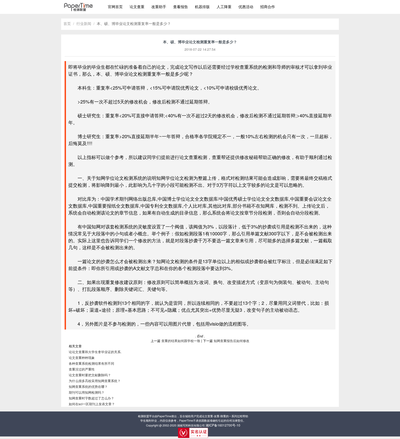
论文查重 (137, 6)
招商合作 (267, 6)
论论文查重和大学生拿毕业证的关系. (95, 351)
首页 (67, 23)
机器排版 (202, 6)
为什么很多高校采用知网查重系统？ (95, 380)
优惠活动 (245, 6)
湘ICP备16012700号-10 (223, 425)
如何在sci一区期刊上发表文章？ (92, 404)
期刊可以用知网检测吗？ (86, 392)
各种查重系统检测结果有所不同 (91, 363)
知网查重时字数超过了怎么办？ (91, 398)
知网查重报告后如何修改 (231, 340)
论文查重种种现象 (82, 357)
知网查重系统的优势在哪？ (88, 386)
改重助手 (158, 6)
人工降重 (224, 6)
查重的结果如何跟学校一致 (180, 340)
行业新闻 (83, 23)
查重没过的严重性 (82, 369)
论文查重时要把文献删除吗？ (90, 375)
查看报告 (180, 6)
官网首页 (115, 6)
